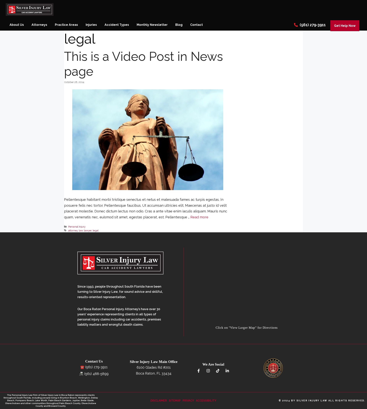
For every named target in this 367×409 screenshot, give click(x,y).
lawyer (88, 230)
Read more (199, 217)
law (81, 230)
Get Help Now (345, 26)
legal (96, 230)
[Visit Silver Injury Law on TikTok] (217, 371)
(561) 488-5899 (96, 374)
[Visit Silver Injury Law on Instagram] (208, 371)
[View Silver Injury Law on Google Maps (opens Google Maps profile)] (246, 322)
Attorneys (39, 25)
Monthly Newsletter (152, 25)
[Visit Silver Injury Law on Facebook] (198, 371)
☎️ (82, 367)
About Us (17, 25)
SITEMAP (175, 400)
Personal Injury (76, 226)
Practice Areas (66, 25)
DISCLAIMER (158, 400)
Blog (179, 25)
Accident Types (117, 25)
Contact (196, 25)
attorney (73, 230)
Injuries (91, 25)
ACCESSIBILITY (206, 400)
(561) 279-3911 (313, 25)
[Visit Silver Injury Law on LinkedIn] (227, 371)
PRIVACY (188, 400)
